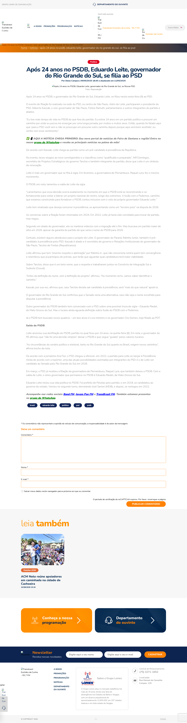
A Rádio (38, 26)
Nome (24, 467)
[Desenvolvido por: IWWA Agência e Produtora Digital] (163, 719)
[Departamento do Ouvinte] (4, 708)
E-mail (24, 479)
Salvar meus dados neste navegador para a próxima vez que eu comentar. (57, 491)
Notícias (78, 26)
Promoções (49, 26)
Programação (64, 26)
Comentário (27, 435)
